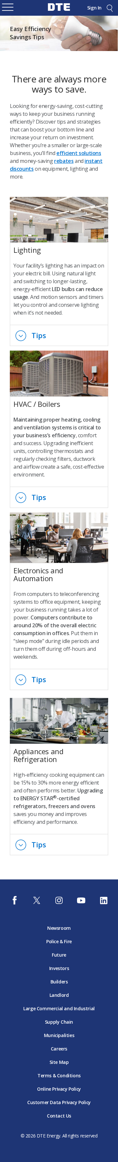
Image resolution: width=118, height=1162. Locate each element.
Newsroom (59, 928)
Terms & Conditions (59, 1075)
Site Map (59, 1062)
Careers (59, 1049)
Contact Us (59, 1116)
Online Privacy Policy (59, 1089)
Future (59, 955)
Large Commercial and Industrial (59, 1008)
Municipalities (59, 1035)
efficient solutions (78, 153)
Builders (59, 982)
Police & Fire (59, 941)
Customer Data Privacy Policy (59, 1102)
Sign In (94, 8)
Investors (59, 968)
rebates (63, 161)
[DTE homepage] (59, 11)
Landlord (59, 995)
